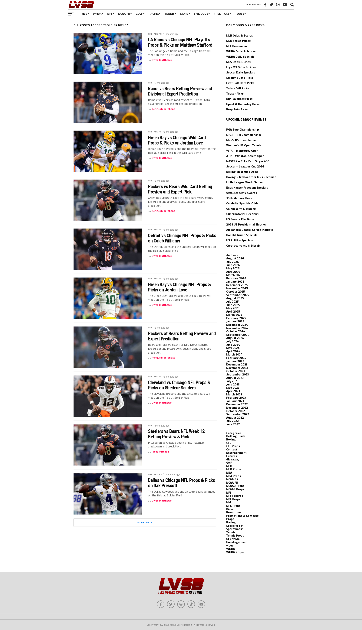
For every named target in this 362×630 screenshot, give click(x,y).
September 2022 (237, 414)
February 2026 (236, 278)
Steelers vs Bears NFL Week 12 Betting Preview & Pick (176, 434)
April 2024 (233, 351)
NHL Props (233, 505)
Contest (231, 449)
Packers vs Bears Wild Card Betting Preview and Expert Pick (180, 189)
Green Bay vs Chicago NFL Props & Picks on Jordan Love (179, 287)
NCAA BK (232, 479)
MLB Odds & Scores (239, 35)
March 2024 (234, 354)
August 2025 (235, 298)
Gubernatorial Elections (242, 214)
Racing (154, 13)
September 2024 (237, 334)
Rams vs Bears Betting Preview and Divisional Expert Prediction (180, 91)
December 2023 (237, 364)
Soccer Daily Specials (240, 72)
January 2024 (235, 361)
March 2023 (234, 394)
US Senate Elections (240, 219)
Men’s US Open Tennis (241, 140)
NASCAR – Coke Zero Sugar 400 (247, 161)
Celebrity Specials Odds (242, 203)
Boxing (231, 439)
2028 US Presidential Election (246, 224)
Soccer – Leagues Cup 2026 (245, 166)
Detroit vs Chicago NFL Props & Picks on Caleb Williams (182, 238)
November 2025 (237, 288)
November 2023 (237, 367)
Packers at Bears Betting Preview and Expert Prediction (182, 336)
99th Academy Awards (241, 192)
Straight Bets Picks (239, 77)
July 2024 (232, 341)
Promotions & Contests (242, 515)
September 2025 (237, 295)
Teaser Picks (235, 93)
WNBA (97, 13)
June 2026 (233, 265)
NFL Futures (234, 495)
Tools (239, 13)
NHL (229, 502)
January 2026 (235, 281)
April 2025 (233, 311)
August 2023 (235, 377)
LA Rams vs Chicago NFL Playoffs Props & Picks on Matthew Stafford (180, 42)
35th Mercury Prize (239, 198)
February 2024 (236, 358)
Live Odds (201, 13)
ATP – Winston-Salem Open (245, 156)
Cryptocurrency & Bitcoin (243, 245)
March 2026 (234, 275)
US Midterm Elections (241, 208)
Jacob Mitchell (160, 452)
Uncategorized (236, 542)
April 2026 (233, 271)
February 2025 (236, 318)
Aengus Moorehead (163, 109)
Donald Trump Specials (241, 235)
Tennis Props (235, 535)
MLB (84, 13)
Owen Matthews (162, 60)
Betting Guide (235, 436)
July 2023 (232, 381)
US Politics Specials (239, 240)
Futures (231, 456)
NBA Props (233, 476)
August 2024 (235, 338)
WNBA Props (235, 552)
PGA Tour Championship (242, 129)
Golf (139, 13)
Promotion (233, 512)
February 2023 (236, 397)
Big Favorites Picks (239, 98)
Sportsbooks (234, 529)
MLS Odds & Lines (238, 62)
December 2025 (237, 285)
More (184, 13)
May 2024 (232, 348)
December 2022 (237, 404)
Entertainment (236, 452)
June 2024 (233, 344)
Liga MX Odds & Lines (241, 67)
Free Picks (221, 13)
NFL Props (155, 34)
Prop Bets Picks (237, 109)
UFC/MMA (233, 539)
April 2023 (233, 391)
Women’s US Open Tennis (243, 145)
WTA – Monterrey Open (242, 150)
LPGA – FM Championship (243, 134)
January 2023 (235, 401)
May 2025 (232, 308)
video (230, 545)
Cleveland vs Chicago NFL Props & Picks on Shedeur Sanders (179, 385)
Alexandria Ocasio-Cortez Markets (249, 229)
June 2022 (233, 424)
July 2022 (232, 420)
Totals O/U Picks (237, 88)
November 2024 (237, 328)
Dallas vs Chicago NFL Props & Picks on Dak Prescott (181, 483)
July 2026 (232, 261)
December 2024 (237, 324)
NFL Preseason (236, 46)
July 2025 (232, 301)
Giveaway (232, 459)
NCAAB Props (235, 485)
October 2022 (235, 411)
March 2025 (234, 314)
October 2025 (235, 291)
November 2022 (237, 407)
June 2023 (233, 384)
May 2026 (232, 268)
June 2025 (233, 305)
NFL (110, 13)
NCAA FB (124, 13)
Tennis (169, 13)
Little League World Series (244, 182)
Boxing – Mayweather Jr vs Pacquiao (251, 177)
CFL (228, 442)
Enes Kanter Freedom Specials (247, 187)
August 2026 (235, 258)
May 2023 (232, 387)
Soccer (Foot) (235, 525)
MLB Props (233, 469)
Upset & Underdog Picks (242, 104)
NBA (229, 472)
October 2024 (235, 331)
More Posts (144, 522)
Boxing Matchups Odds (242, 171)
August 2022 (235, 417)
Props (230, 519)
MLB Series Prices (238, 40)
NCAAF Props (235, 489)
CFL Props (233, 446)
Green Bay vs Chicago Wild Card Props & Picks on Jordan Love (177, 140)
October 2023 (235, 371)
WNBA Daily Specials (240, 56)
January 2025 (235, 321)
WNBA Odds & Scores (241, 51)
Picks (229, 509)
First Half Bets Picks (240, 83)
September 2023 (237, 374)
